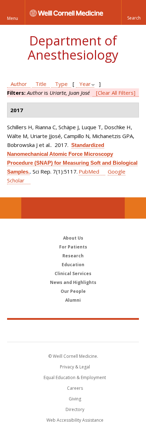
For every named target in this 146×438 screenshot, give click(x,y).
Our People (73, 291)
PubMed (89, 171)
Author (19, 83)
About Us (73, 238)
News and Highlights (73, 282)
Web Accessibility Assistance (74, 420)
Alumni (73, 300)
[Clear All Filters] (115, 92)
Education (73, 265)
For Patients (73, 247)
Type (61, 83)
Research (73, 256)
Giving (75, 399)
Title (40, 83)
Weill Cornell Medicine (73, 330)
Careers (75, 388)
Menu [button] (12, 18)
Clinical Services (73, 273)
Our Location (10, 208)
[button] (133, 12)
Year (85, 83)
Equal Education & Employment (75, 377)
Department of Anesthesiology (73, 48)
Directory (75, 409)
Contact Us (135, 208)
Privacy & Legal (75, 367)
